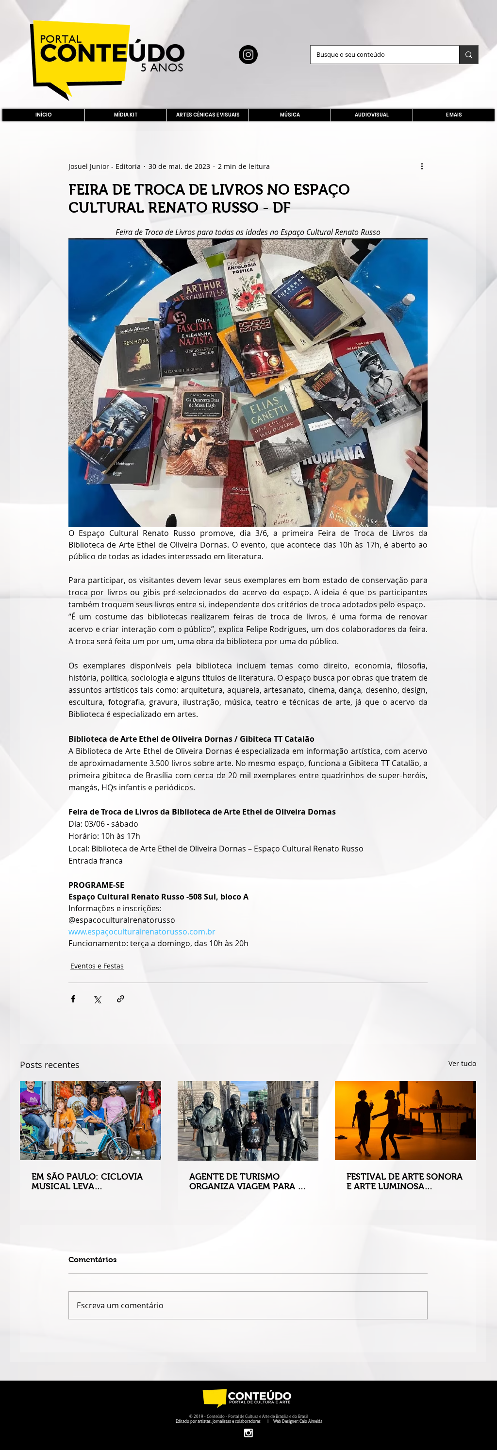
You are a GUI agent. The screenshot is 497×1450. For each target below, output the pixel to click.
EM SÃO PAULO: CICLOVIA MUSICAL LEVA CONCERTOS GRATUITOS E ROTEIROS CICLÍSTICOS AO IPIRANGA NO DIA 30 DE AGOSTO (89, 1181)
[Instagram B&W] (248, 1433)
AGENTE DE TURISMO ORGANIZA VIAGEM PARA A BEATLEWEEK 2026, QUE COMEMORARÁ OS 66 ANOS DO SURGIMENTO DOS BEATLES (247, 1181)
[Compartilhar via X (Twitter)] (96, 998)
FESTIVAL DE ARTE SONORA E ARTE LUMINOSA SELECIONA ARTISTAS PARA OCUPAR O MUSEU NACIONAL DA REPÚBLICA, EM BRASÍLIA (405, 1181)
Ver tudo (462, 1063)
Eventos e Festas (97, 965)
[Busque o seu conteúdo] (468, 55)
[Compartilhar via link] (120, 998)
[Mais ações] (422, 166)
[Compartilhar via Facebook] (73, 998)
